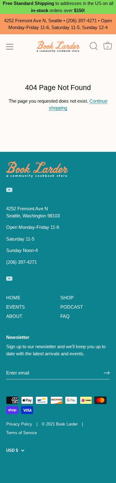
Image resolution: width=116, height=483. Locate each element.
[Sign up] (107, 373)
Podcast (71, 307)
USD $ (12, 450)
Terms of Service (21, 432)
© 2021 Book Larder (60, 424)
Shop (67, 297)
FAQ (65, 316)
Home (13, 297)
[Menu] (10, 46)
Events (15, 307)
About (14, 316)
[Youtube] (9, 189)
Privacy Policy (19, 424)
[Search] (93, 46)
